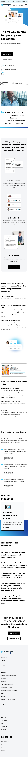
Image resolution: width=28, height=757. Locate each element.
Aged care (3, 681)
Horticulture (3, 696)
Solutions (3, 660)
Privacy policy (12, 744)
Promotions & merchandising (8, 699)
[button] (5, 1)
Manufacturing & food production (9, 690)
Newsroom (3, 729)
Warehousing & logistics (6, 687)
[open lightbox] (14, 98)
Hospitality (3, 678)
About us (3, 707)
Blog (2, 723)
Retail (2, 693)
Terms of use (4, 744)
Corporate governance (6, 747)
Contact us (3, 710)
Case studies (4, 726)
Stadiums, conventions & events (8, 675)
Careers (3, 713)
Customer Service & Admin (7, 684)
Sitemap (3, 750)
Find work (3, 668)
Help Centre (4, 720)
